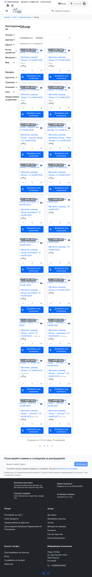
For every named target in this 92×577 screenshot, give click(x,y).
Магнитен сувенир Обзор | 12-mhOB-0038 (31, 97)
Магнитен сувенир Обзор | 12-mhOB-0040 (31, 60)
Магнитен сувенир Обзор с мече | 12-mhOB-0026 (30, 333)
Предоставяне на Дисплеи (12, 98)
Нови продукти (11, 518)
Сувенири (10, 82)
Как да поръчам (55, 534)
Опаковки (10, 87)
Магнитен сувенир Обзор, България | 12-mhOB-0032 (31, 212)
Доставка (51, 515)
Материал (10, 57)
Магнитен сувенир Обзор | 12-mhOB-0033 (59, 173)
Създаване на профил (14, 560)
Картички (9, 77)
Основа (8, 35)
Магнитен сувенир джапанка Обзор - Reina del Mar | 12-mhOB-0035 (60, 137)
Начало (9, 72)
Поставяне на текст (13, 515)
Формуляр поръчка (56, 518)
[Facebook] (8, 5)
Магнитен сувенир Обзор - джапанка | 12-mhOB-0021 (59, 333)
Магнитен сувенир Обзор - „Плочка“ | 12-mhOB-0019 (59, 373)
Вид (7, 62)
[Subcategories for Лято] (13, 92)
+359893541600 (58, 565)
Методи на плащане (56, 526)
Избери (39, 38)
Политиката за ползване (67, 469)
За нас (50, 522)
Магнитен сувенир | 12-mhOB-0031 (59, 208)
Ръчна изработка (10, 51)
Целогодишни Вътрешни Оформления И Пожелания (23, 527)
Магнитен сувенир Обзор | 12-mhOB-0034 (31, 173)
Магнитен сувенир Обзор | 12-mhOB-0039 (59, 60)
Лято (7, 92)
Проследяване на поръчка (16, 552)
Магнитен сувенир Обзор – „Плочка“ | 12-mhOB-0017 (59, 413)
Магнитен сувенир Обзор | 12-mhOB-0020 (31, 370)
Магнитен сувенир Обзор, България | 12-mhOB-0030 (31, 252)
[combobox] (69, 10)
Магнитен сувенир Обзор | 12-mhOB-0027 (59, 288)
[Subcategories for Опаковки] (16, 87)
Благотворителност (56, 538)
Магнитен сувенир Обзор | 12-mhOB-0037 (59, 97)
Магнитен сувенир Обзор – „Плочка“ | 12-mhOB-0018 (31, 413)
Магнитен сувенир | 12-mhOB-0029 (59, 248)
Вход (6, 556)
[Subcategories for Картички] (15, 77)
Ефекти (8, 44)
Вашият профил (12, 546)
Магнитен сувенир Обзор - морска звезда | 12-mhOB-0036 (32, 137)
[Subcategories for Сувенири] (16, 82)
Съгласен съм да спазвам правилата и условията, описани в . (42, 469)
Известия (8, 564)
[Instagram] (12, 5)
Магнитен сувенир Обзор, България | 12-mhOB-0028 (31, 293)
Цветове (9, 40)
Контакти (51, 530)
